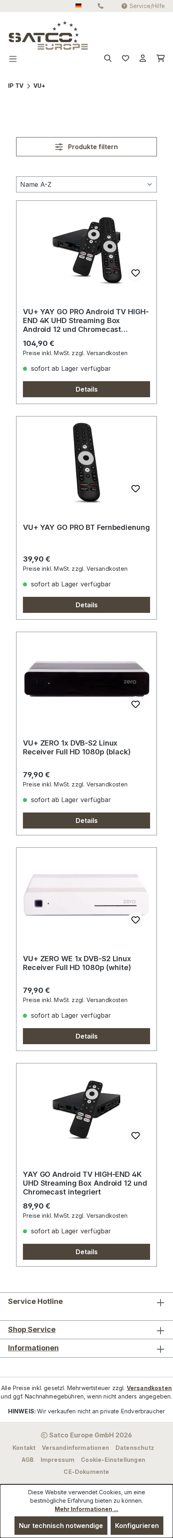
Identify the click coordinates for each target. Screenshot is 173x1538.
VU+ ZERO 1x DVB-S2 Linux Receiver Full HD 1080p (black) (77, 747)
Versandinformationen (75, 1447)
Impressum (58, 1459)
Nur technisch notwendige (61, 1526)
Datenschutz (134, 1447)
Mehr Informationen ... (86, 1509)
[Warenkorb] (158, 59)
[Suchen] (108, 59)
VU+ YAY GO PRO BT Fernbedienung (86, 527)
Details (87, 389)
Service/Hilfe (147, 5)
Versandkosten (149, 1387)
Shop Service (32, 1329)
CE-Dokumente (86, 1471)
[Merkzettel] (125, 59)
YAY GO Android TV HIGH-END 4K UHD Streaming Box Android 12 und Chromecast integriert (85, 1183)
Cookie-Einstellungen (113, 1459)
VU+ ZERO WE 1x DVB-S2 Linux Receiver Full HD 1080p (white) (77, 963)
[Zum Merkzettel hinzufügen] (136, 273)
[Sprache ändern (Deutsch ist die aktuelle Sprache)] (78, 6)
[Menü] (15, 59)
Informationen (33, 1348)
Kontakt (23, 1447)
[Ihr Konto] (142, 59)
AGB (27, 1459)
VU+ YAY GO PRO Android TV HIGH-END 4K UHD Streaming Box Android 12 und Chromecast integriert (86, 320)
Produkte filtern (92, 147)
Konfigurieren (137, 1526)
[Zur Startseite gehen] (24, 35)
